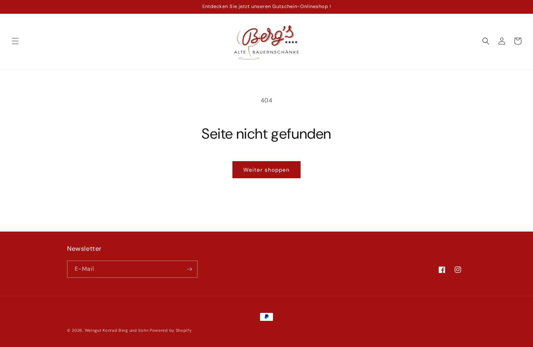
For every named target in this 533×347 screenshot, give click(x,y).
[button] (15, 41)
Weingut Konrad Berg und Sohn (117, 330)
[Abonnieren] (189, 269)
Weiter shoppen (266, 170)
